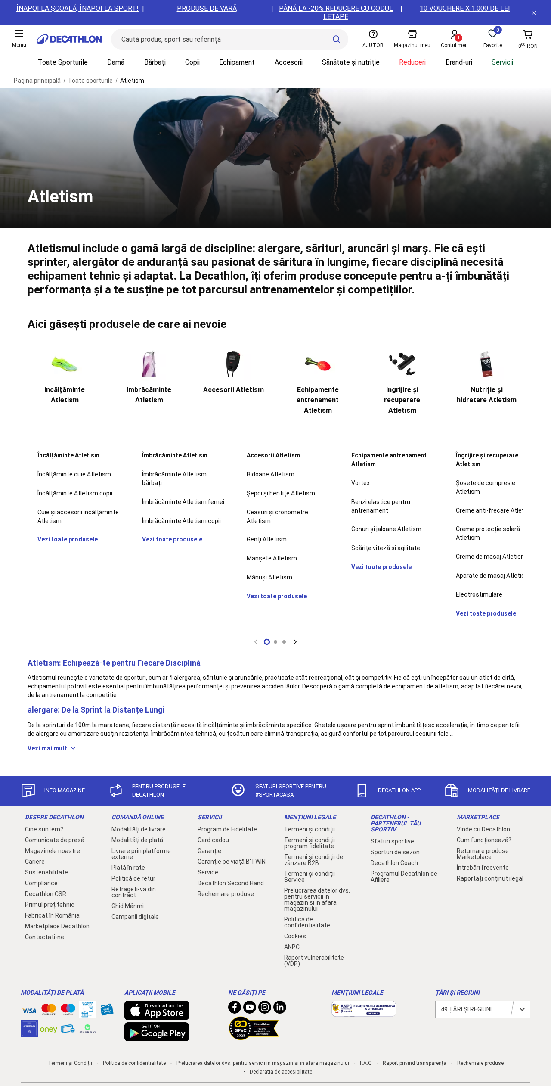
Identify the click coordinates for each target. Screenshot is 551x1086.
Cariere (35, 862)
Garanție (209, 851)
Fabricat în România (52, 915)
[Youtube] (249, 1009)
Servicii (502, 62)
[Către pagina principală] (69, 39)
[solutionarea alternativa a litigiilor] (363, 1012)
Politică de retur (133, 878)
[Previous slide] (256, 642)
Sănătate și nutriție (351, 62)
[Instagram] (264, 1009)
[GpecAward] (254, 1036)
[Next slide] (295, 642)
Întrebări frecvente (483, 868)
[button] (267, 642)
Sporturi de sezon (395, 852)
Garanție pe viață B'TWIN (232, 862)
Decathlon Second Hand (231, 883)
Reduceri (412, 62)
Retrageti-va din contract (133, 892)
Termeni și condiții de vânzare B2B (313, 860)
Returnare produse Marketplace (483, 854)
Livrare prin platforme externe (141, 854)
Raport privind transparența (414, 1063)
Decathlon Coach (394, 863)
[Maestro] (68, 1011)
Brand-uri (459, 62)
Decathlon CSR (45, 894)
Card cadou (213, 840)
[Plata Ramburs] (68, 1030)
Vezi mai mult (47, 748)
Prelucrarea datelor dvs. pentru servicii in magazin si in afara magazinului (317, 899)
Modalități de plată (137, 840)
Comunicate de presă (54, 840)
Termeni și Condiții (70, 1063)
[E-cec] (29, 1033)
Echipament (237, 62)
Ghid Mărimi (127, 906)
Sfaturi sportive (392, 841)
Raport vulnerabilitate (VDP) (314, 961)
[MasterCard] (48, 1011)
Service (208, 872)
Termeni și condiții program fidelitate (309, 843)
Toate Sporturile (63, 62)
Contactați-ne (44, 937)
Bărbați (155, 62)
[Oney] (48, 1028)
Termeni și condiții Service (309, 877)
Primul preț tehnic (49, 905)
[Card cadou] (106, 1011)
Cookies (295, 936)
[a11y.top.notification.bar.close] (533, 12)
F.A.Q (366, 1063)
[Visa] (29, 1009)
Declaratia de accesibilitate (281, 1072)
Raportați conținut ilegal (490, 878)
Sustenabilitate (46, 872)
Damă (115, 62)
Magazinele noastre (52, 851)
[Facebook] (234, 1009)
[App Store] (156, 1015)
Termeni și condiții (309, 829)
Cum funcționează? (484, 840)
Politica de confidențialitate (307, 922)
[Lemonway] (87, 1028)
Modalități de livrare (138, 829)
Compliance (41, 883)
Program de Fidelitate (227, 829)
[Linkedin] (279, 1009)
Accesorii (289, 62)
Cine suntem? (44, 829)
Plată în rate (128, 868)
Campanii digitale (135, 917)
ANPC (292, 947)
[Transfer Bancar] (87, 1013)
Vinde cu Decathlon (483, 829)
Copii (192, 62)
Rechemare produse (226, 894)
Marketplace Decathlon (57, 926)
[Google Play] (156, 1036)
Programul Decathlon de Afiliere (404, 877)
